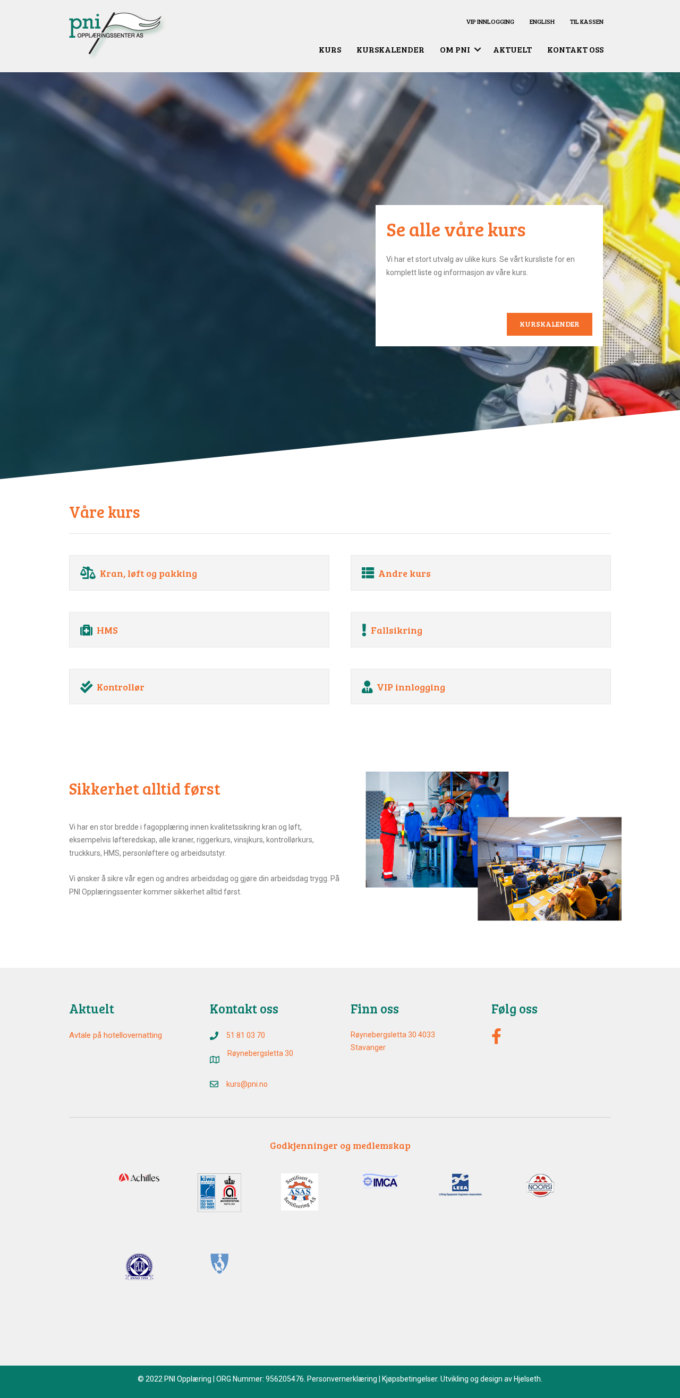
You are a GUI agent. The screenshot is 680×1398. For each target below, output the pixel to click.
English (542, 21)
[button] (477, 49)
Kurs (330, 49)
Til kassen (587, 21)
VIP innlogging (490, 21)
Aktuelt (512, 49)
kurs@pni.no (247, 1084)
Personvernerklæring (342, 1379)
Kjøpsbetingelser (409, 1379)
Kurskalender (390, 49)
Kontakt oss (575, 49)
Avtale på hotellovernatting (115, 1035)
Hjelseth (527, 1379)
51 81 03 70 (245, 1035)
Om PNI (455, 49)
